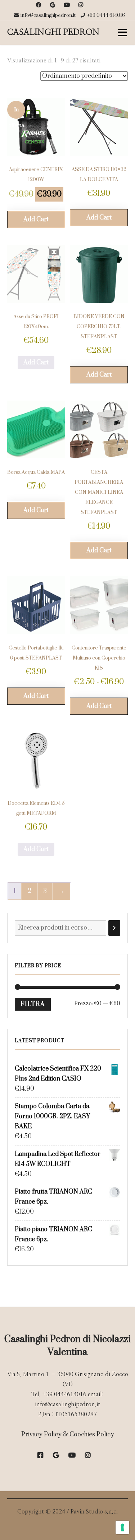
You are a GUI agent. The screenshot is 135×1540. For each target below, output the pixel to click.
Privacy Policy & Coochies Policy (67, 1435)
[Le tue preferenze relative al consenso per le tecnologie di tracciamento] (122, 1527)
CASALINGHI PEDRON (53, 32)
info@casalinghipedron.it (48, 15)
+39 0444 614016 (106, 15)
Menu (122, 33)
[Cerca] (114, 928)
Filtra (33, 1004)
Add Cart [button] (36, 219)
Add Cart (36, 363)
